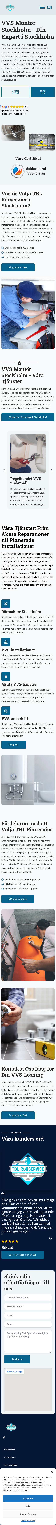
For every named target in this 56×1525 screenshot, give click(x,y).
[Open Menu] (42, 7)
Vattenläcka (10, 1458)
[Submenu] (51, 7)
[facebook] (3, 1437)
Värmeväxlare (10, 1465)
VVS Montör (9, 1450)
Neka (28, 1506)
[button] (51, 1471)
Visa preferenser (28, 1514)
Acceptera (28, 1498)
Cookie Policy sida (28, 1521)
